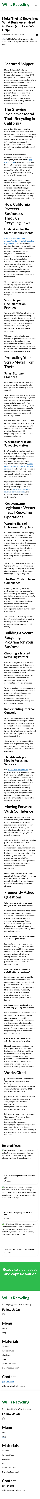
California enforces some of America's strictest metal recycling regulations (19, 241)
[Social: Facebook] (37, 35)
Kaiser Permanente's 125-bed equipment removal (18, 466)
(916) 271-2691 (8, 1382)
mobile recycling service (18, 770)
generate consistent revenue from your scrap (17, 490)
